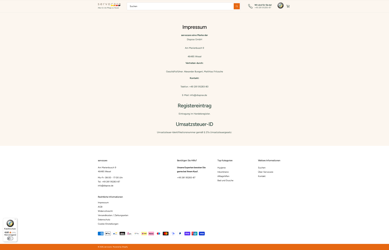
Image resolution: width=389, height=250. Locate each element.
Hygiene (221, 167)
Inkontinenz (223, 172)
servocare (108, 247)
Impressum (103, 202)
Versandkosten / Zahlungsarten (113, 215)
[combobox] (184, 6)
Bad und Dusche (225, 180)
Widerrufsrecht (105, 211)
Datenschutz (104, 219)
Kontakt (261, 176)
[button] (288, 6)
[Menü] (15, 220)
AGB (100, 206)
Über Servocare (265, 172)
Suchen (261, 167)
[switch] (10, 238)
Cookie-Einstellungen (108, 223)
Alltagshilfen (223, 176)
